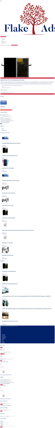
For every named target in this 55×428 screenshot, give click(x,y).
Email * (1, 114)
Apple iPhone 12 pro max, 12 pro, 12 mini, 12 (10, 321)
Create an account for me (5, 122)
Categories (3, 39)
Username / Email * (3, 358)
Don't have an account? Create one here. (6, 374)
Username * (2, 118)
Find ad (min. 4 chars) (3, 416)
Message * (1, 117)
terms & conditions (7, 121)
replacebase (2, 106)
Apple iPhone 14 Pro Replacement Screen (9, 155)
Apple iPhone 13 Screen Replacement (9, 271)
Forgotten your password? (4, 361)
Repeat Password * (3, 382)
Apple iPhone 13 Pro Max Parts (7, 255)
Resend (1, 411)
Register (4, 92)
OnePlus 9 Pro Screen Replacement (8, 217)
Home (3, 38)
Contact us (3, 342)
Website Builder (4, 42)
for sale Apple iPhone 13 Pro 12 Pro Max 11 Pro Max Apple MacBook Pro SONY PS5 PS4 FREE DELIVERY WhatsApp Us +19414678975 (26, 296)
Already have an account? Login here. (5, 398)
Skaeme (3, 341)
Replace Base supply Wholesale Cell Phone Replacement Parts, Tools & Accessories (17, 230)
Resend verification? (3, 385)
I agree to (5, 121)
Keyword (1, 420)
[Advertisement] (26, 52)
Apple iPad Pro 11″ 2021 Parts (7, 242)
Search (1, 427)
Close (1, 347)
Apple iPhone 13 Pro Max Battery (8, 168)
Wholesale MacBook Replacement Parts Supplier (11, 143)
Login (7, 92)
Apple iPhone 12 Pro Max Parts (7, 205)
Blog (2, 43)
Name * (1, 115)
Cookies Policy (4, 337)
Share (3, 128)
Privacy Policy (4, 336)
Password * (2, 119)
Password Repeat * (3, 120)
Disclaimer (3, 338)
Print (2, 129)
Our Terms (3, 335)
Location (3, 41)
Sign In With (2, 366)
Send (1, 123)
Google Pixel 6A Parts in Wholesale (8, 192)
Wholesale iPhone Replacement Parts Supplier (10, 180)
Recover (1, 404)
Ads (2, 40)
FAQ (2, 339)
